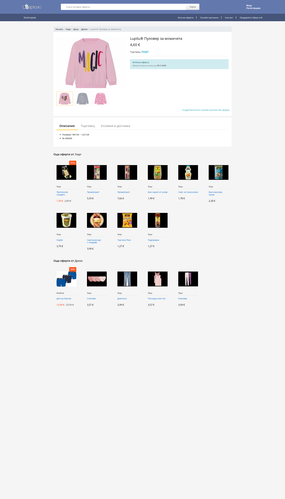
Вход (249, 5)
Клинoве (182, 298)
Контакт (229, 17)
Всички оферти (186, 17)
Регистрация (253, 8)
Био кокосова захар (215, 193)
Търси (192, 6)
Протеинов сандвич (62, 193)
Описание (67, 126)
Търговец (88, 126)
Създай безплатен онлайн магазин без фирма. (206, 110)
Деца (76, 29)
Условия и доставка (115, 126)
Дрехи (84, 29)
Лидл (68, 29)
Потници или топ (157, 298)
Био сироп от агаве (158, 192)
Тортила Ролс (124, 240)
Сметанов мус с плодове (94, 241)
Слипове (91, 298)
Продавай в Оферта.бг (251, 17)
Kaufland (60, 293)
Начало (59, 29)
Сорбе (60, 240)
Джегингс (122, 298)
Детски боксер (64, 298)
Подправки (153, 240)
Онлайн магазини (209, 17)
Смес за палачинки (188, 192)
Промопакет (93, 192)
